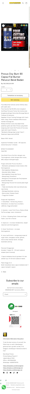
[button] (3, 3)
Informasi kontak (16, 389)
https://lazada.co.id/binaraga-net (12, 370)
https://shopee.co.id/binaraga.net (13, 368)
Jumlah (3, 86)
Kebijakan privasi (11, 387)
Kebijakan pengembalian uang (17, 384)
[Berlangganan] (25, 294)
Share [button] (4, 271)
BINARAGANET (13, 383)
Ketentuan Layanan (20, 387)
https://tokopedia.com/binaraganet (13, 365)
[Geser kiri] (11, 70)
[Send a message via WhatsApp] (4, 387)
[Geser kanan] (18, 70)
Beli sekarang (15, 100)
